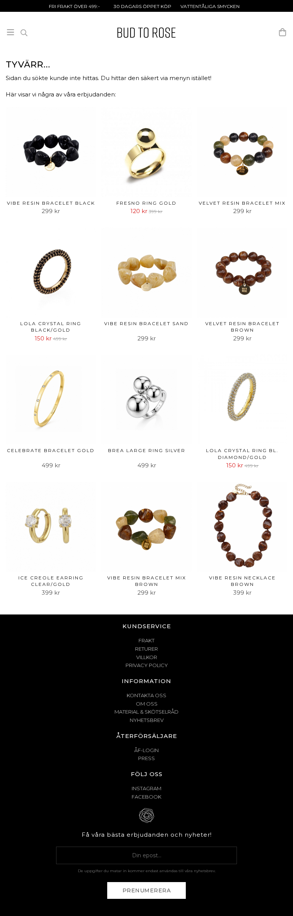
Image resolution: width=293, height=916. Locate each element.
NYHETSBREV (147, 720)
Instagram (146, 788)
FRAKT (146, 640)
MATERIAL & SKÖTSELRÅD (146, 712)
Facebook (146, 797)
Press (146, 758)
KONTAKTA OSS (146, 695)
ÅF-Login (146, 750)
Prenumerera (146, 890)
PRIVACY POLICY (147, 665)
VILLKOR (146, 657)
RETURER (146, 649)
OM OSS (147, 704)
